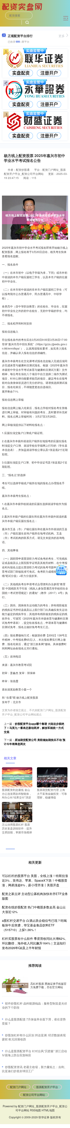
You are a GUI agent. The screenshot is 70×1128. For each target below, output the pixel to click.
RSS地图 (35, 1110)
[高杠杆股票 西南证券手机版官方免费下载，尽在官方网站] (15, 985)
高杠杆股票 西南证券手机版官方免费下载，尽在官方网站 (48, 985)
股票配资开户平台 (47, 1087)
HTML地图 (48, 1110)
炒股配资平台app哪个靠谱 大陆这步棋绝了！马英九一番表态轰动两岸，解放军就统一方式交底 (34, 728)
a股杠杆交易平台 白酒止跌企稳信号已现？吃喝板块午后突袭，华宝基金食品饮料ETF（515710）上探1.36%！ (34, 925)
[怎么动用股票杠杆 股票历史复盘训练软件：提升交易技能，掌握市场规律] (17, 812)
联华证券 (43, 1117)
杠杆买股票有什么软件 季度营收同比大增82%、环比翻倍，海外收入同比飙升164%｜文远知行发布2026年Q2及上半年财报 (35, 943)
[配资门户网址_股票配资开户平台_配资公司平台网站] (22, 6)
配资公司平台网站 (34, 1095)
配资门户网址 (18, 1087)
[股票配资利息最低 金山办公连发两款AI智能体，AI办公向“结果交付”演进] (17, 777)
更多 (62, 36)
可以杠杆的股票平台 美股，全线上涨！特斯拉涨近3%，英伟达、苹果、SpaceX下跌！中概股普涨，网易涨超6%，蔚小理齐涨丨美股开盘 (35, 880)
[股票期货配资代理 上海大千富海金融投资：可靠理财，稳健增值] (52, 777)
